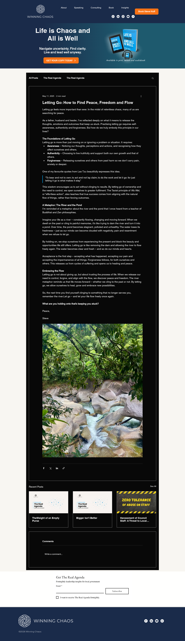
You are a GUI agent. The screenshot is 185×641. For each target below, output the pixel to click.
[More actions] (141, 96)
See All (153, 486)
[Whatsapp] (113, 16)
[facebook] (133, 16)
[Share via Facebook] (43, 468)
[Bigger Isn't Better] (92, 502)
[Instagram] (123, 16)
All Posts (33, 78)
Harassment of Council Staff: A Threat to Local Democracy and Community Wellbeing (136, 519)
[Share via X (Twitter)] (50, 468)
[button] (152, 78)
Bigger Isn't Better (86, 518)
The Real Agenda (52, 78)
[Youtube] (128, 16)
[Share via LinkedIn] (57, 468)
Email (59, 586)
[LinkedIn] (118, 16)
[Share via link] (63, 468)
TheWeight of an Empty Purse (45, 519)
